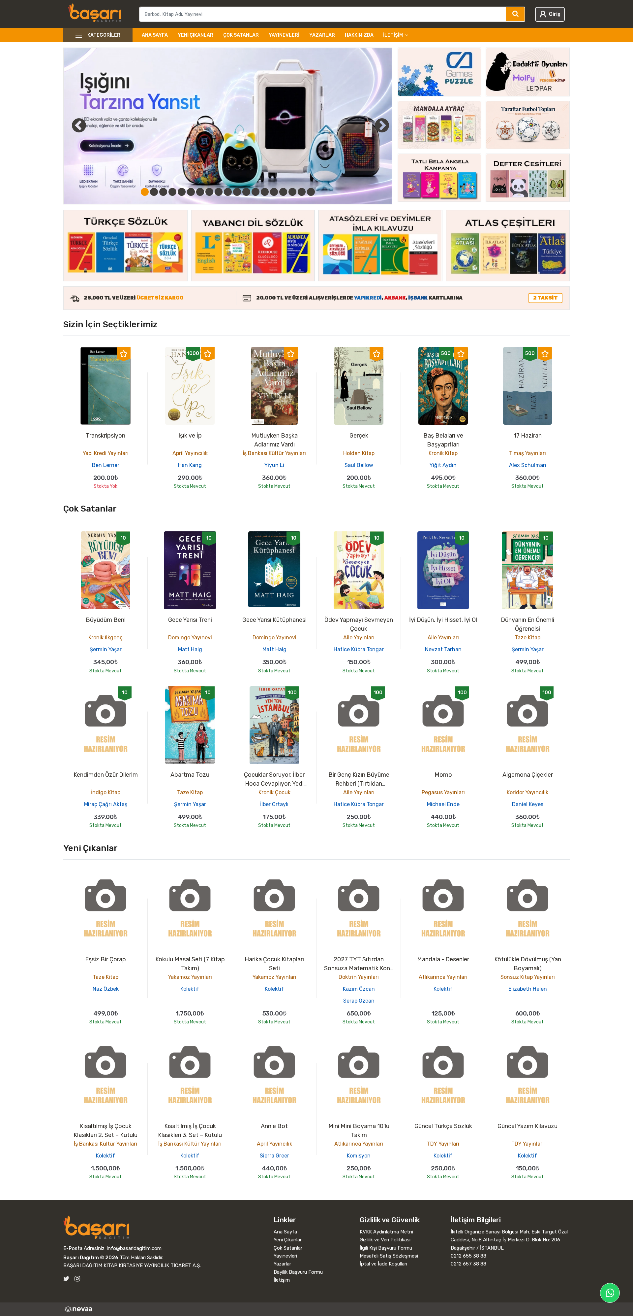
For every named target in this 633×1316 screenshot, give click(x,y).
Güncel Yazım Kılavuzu (527, 1126)
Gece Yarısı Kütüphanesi (274, 619)
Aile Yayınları (359, 637)
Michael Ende (443, 804)
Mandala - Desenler (443, 959)
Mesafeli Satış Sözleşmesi (389, 1256)
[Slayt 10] (228, 192)
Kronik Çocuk (274, 792)
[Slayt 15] (274, 192)
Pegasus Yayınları (443, 792)
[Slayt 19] (311, 192)
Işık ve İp (190, 435)
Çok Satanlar (241, 35)
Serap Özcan (359, 1001)
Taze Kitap (527, 637)
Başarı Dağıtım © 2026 (90, 1258)
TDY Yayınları (443, 1144)
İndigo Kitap (105, 792)
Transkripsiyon (105, 435)
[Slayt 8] (209, 192)
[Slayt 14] (265, 192)
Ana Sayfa (155, 35)
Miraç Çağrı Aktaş (105, 804)
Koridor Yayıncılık (527, 792)
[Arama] (515, 14)
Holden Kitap (359, 453)
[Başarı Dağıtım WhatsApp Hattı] (610, 1293)
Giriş (554, 14)
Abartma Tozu (189, 774)
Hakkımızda (359, 35)
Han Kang (190, 465)
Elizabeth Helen (527, 989)
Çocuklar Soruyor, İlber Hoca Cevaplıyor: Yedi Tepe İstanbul (274, 783)
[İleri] (382, 125)
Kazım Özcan (359, 989)
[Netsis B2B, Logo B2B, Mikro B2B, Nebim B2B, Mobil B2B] (316, 1309)
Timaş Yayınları (527, 453)
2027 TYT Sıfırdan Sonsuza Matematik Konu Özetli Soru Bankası (358, 968)
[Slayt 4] (172, 192)
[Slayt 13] (255, 192)
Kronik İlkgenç (105, 637)
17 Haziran (528, 435)
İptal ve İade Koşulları (383, 1264)
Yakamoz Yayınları (190, 977)
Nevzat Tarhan (443, 649)
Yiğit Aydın (443, 465)
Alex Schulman (527, 465)
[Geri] (71, 125)
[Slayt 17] (292, 192)
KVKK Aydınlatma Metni (386, 1232)
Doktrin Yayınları (359, 977)
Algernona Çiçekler (527, 774)
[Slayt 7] (200, 192)
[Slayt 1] (145, 192)
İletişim (282, 1280)
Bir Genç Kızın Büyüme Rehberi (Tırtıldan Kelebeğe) (358, 783)
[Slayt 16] (283, 192)
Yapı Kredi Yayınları (106, 453)
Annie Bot (274, 1126)
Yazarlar (322, 35)
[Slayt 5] (182, 192)
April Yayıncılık (190, 453)
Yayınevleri (284, 35)
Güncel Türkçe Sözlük (443, 1126)
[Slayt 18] (302, 192)
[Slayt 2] (154, 192)
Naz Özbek (106, 989)
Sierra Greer (274, 1156)
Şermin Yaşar (106, 649)
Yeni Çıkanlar (195, 35)
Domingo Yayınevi (190, 637)
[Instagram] (77, 1278)
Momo (443, 774)
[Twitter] (66, 1278)
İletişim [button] (393, 35)
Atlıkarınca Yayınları (443, 977)
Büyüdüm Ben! (106, 619)
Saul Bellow (359, 465)
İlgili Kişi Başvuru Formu (386, 1248)
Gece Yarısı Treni (190, 619)
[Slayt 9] (219, 192)
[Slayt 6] (191, 192)
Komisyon (359, 1156)
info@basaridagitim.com (134, 1248)
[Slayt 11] (237, 192)
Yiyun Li (274, 465)
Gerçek (358, 435)
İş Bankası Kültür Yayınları (274, 453)
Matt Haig (190, 649)
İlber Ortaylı (274, 804)
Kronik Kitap (443, 453)
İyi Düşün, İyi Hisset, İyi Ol (443, 619)
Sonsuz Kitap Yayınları (527, 977)
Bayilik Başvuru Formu (298, 1272)
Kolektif (189, 989)
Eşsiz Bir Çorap (105, 959)
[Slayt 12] (246, 192)
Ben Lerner (105, 465)
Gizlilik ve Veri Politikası (385, 1240)
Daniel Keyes (527, 804)
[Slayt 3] (163, 192)
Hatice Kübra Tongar (359, 649)
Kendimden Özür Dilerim (106, 774)
